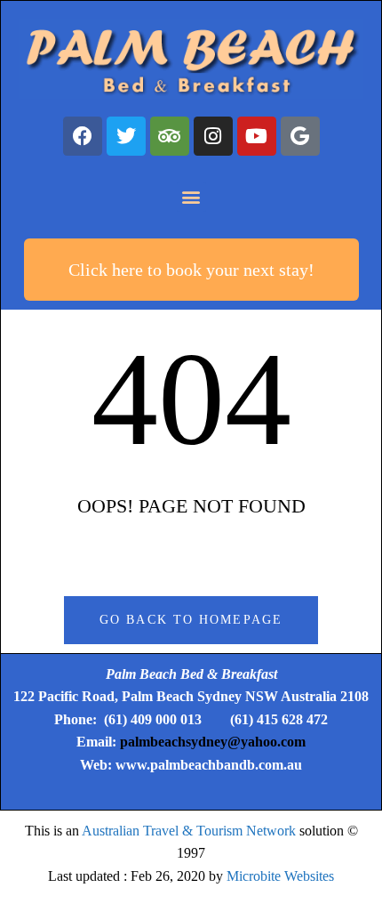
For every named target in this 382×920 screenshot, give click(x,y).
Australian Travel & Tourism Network (189, 830)
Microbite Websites (280, 876)
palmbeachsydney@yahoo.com (213, 741)
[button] (191, 197)
